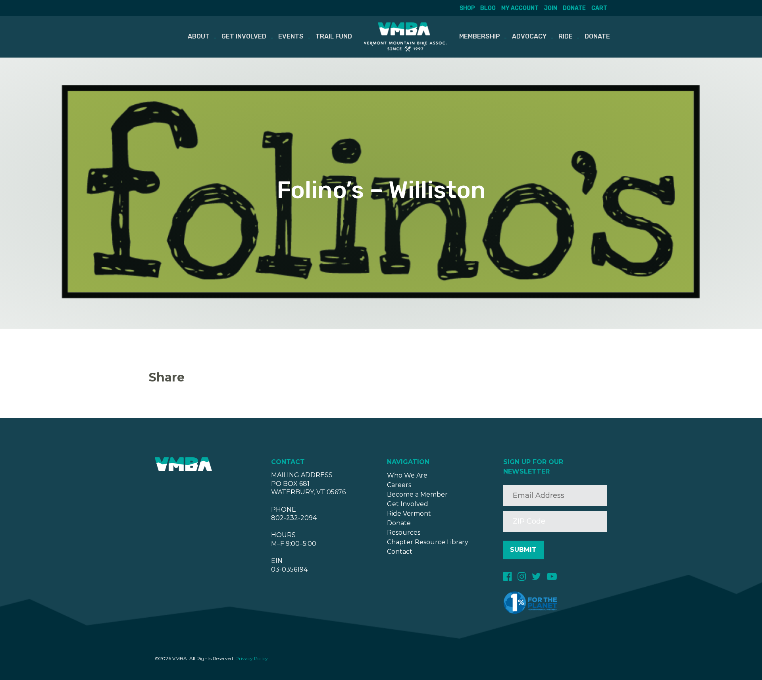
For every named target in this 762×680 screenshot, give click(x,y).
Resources (403, 532)
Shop (467, 8)
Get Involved (243, 36)
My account (520, 8)
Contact (399, 551)
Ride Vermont (409, 513)
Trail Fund (334, 36)
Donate (574, 8)
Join (550, 8)
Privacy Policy (251, 658)
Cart (599, 8)
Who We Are (407, 475)
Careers (399, 485)
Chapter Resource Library (427, 542)
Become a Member (417, 494)
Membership (479, 36)
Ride (565, 36)
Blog (488, 8)
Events (291, 36)
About (199, 36)
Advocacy (529, 36)
